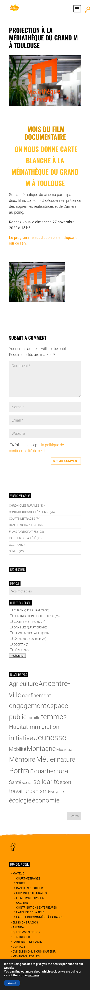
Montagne (41, 748)
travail (16, 791)
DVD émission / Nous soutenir (34, 951)
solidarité (46, 781)
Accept (12, 983)
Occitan (22, 902)
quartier (45, 771)
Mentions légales (26, 956)
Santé (15, 782)
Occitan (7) (17, 544)
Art (43, 683)
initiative (21, 738)
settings (33, 975)
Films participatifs (30, 898)
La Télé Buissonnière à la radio (39, 917)
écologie (20, 800)
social (27, 782)
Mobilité (17, 749)
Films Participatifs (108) (26, 531)
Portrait (21, 770)
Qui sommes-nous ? (26, 932)
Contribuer (21, 937)
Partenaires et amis (27, 941)
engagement (27, 706)
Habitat (18, 726)
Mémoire (22, 759)
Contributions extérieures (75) (32, 512)
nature (66, 759)
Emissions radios (25, 922)
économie (46, 800)
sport (65, 782)
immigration (43, 726)
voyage (57, 791)
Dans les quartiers (30, 888)
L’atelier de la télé (30, 912)
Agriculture (23, 683)
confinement (36, 695)
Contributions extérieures (36, 907)
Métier (46, 759)
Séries (20, 883)
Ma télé (18, 873)
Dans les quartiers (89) (25, 525)
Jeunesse (50, 737)
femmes (54, 716)
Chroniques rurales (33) (27, 505)
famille (33, 717)
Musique (64, 749)
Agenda (18, 927)
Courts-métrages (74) (25, 518)
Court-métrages (28, 878)
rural (63, 771)
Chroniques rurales (31, 893)
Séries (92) (16, 551)
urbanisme (37, 791)
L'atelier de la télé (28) (25, 538)
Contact (19, 946)
